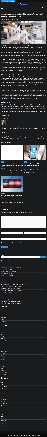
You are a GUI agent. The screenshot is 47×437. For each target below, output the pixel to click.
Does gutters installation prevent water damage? (10, 288)
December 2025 (4, 319)
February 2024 (4, 366)
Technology (3, 418)
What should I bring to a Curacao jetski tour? (9, 299)
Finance (7, 132)
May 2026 (3, 310)
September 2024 (4, 351)
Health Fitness (3, 397)
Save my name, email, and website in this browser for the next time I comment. (21, 242)
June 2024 (3, 357)
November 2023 (4, 372)
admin (17, 19)
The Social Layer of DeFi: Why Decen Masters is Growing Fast (13, 284)
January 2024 (3, 368)
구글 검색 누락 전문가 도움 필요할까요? (8, 269)
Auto (2, 382)
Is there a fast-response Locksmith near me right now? (11, 286)
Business (2, 384)
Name (2, 231)
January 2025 (3, 342)
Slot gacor (3, 423)
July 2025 (2, 330)
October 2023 (3, 374)
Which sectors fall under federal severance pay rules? (11, 290)
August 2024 (3, 353)
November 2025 (4, 321)
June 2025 (3, 332)
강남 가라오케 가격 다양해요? (6, 273)
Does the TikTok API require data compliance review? (11, 279)
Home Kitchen (3, 399)
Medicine (2, 405)
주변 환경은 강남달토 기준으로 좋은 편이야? (9, 271)
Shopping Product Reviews (6, 414)
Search (2, 255)
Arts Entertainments (5, 380)
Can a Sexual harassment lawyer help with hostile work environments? (14, 262)
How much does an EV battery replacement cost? (10, 301)
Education (3, 390)
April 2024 (3, 361)
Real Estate (3, 409)
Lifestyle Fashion (4, 403)
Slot (2, 425)
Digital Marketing (4, 388)
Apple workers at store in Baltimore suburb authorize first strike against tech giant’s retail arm (12, 165)
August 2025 (3, 327)
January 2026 (3, 317)
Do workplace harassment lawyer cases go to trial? (11, 303)
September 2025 (4, 325)
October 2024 (3, 349)
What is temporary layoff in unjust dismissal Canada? (11, 267)
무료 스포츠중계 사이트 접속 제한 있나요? (8, 294)
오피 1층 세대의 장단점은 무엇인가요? (8, 296)
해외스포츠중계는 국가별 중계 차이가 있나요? (9, 292)
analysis (7, 108)
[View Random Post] (43, 8)
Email (26, 231)
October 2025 (3, 323)
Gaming (2, 394)
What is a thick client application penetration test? (10, 265)
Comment (3, 215)
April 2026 (3, 312)
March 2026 (3, 315)
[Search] (45, 8)
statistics (32, 63)
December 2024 (4, 344)
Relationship (3, 412)
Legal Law (3, 401)
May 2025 (3, 334)
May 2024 (3, 359)
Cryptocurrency (4, 386)
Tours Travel (3, 420)
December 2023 (4, 370)
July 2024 (2, 355)
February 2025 (4, 340)
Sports (2, 416)
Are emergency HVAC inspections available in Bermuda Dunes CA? (13, 282)
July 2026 (2, 308)
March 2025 (3, 338)
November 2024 (4, 347)
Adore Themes (36, 435)
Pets (2, 407)
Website (3, 236)
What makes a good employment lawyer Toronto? (10, 277)
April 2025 (3, 336)
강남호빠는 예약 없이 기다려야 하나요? (8, 275)
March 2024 (3, 364)
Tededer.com (19, 435)
